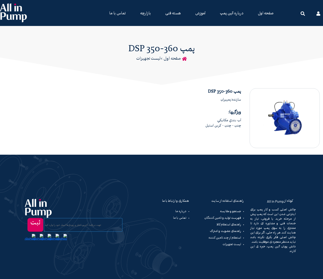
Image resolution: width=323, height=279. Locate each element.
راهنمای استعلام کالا (229, 224)
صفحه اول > (171, 59)
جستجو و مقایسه (230, 211)
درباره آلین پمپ (231, 13)
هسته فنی (173, 13)
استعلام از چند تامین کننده (225, 237)
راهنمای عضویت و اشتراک (225, 231)
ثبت (35, 223)
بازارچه (145, 13)
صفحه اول (266, 13)
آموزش (200, 13)
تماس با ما (117, 13)
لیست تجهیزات (148, 59)
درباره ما (180, 211)
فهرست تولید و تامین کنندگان (222, 218)
